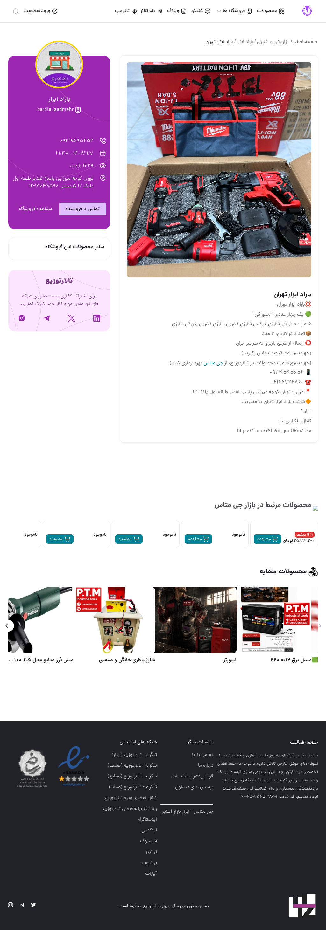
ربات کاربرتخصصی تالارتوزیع (130, 809)
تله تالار (147, 11)
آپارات (151, 874)
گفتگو (197, 11)
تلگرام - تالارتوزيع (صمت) (132, 765)
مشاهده (264, 540)
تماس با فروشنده (82, 209)
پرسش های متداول (194, 787)
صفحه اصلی (305, 42)
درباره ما (205, 765)
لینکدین (149, 830)
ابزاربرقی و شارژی (273, 42)
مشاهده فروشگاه (36, 209)
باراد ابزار (245, 42)
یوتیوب (149, 863)
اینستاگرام (147, 820)
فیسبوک (148, 841)
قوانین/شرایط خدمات (192, 776)
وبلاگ (173, 11)
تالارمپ (123, 11)
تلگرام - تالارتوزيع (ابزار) (134, 755)
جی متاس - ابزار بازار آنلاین (186, 812)
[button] (8, 626)
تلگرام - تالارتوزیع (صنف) (133, 787)
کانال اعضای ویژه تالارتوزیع (130, 798)
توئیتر (151, 852)
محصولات (267, 11)
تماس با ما (202, 755)
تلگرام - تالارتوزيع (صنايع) (132, 776)
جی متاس (213, 363)
